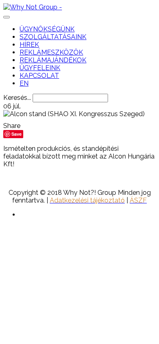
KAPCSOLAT (39, 75)
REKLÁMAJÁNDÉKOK (53, 60)
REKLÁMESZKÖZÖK (51, 52)
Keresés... (17, 97)
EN (24, 83)
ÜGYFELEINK (40, 68)
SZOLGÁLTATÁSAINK (53, 37)
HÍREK (29, 45)
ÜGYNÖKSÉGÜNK (47, 29)
